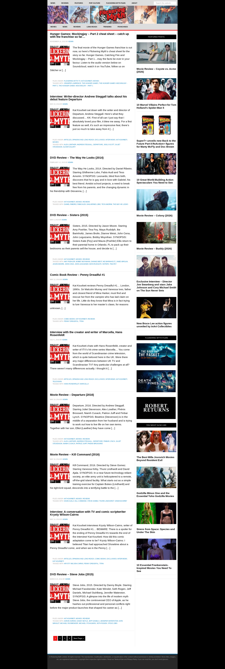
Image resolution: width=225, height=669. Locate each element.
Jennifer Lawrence (72, 83)
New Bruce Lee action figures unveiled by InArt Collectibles (154, 325)
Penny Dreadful (71, 321)
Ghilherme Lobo (94, 204)
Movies (96, 81)
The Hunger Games (90, 83)
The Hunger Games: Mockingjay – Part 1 (76, 86)
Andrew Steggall (84, 144)
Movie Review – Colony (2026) (154, 215)
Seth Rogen (102, 623)
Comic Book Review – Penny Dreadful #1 (77, 274)
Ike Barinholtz (109, 261)
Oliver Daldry (69, 147)
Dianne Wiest (96, 261)
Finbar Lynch (109, 441)
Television (57, 381)
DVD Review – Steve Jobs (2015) (71, 574)
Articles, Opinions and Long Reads (79, 140)
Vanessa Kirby (121, 501)
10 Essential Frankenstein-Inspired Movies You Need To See (154, 568)
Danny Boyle (82, 621)
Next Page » (79, 638)
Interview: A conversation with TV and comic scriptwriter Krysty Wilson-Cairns (88, 513)
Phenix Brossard (95, 444)
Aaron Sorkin (70, 621)
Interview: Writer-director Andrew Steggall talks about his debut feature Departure (88, 98)
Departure (98, 144)
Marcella (84, 384)
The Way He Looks (120, 204)
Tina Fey (113, 264)
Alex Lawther (70, 441)
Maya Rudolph (95, 264)
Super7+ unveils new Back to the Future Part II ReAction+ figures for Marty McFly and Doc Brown (156, 143)
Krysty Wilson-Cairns (73, 564)
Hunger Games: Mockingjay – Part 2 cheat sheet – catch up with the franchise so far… (89, 35)
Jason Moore (58, 264)
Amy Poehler (69, 261)
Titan (81, 321)
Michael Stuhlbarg (87, 623)
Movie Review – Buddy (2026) (154, 248)
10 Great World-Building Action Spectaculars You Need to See (155, 181)
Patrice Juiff (81, 444)
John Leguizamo (82, 264)
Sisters (105, 264)
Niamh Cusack (69, 444)
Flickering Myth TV (72, 81)
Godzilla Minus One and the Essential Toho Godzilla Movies (155, 494)
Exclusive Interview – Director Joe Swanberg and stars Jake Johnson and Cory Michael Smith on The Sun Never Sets (156, 286)
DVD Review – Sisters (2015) (69, 215)
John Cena (69, 264)
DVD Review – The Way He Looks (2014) (77, 157)
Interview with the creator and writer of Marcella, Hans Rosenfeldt (86, 334)
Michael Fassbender (69, 623)
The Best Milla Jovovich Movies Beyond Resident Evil (155, 459)
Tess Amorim (106, 204)
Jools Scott (109, 144)
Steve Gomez (92, 501)
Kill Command (81, 501)
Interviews (110, 140)
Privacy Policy (132, 659)
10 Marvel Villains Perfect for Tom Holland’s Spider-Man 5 (156, 106)
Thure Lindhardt (106, 501)
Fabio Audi (81, 204)
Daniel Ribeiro (70, 204)
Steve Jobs (112, 623)
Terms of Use (119, 659)
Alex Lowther (70, 144)
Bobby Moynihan (83, 261)
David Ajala (69, 501)
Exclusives (100, 140)
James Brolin (122, 261)
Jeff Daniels (94, 621)
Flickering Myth (112, 14)
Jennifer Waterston (109, 621)
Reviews (86, 202)
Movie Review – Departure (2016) (72, 394)
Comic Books (69, 319)
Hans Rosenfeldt (71, 384)
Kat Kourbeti (86, 81)
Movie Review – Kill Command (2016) (75, 454)
